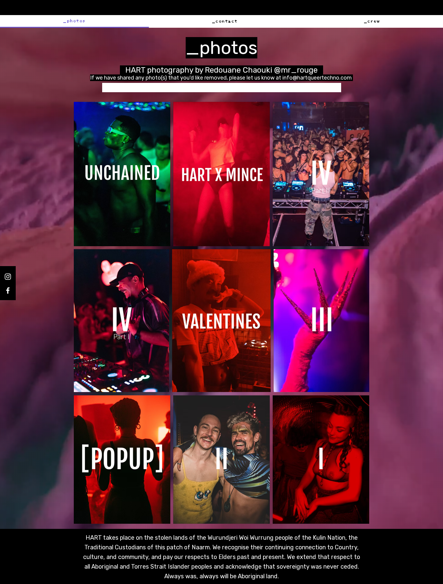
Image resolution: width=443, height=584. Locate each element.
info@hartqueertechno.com (317, 77)
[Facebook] (8, 290)
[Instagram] (8, 276)
